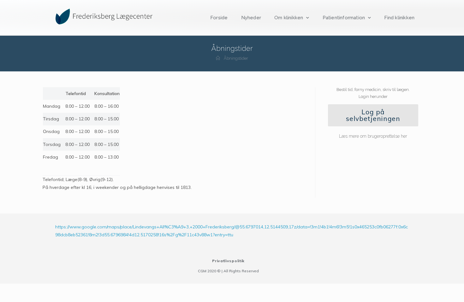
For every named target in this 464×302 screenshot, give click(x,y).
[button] (373, 115)
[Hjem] (218, 58)
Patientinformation (344, 18)
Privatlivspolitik (228, 260)
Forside (219, 18)
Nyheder (251, 18)
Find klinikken (399, 18)
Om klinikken (288, 18)
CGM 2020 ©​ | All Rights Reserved (228, 271)
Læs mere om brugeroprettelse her (373, 136)
